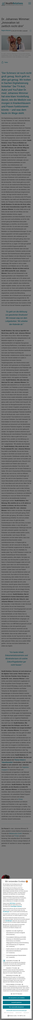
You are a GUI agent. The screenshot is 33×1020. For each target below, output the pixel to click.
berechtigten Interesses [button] (16, 906)
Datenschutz (19, 1012)
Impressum (26, 1012)
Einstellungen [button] (6, 911)
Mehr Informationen (8, 1012)
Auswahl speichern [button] (16, 1002)
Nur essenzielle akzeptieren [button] (16, 1007)
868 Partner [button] (12, 903)
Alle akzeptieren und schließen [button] (16, 998)
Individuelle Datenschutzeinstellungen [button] (16, 1010)
